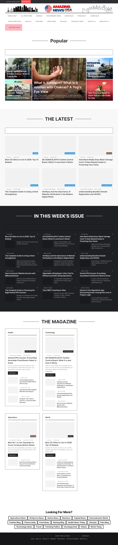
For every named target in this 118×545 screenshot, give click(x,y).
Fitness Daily (81, 16)
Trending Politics (52, 527)
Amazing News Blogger (49, 189)
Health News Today (14, 21)
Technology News (77, 21)
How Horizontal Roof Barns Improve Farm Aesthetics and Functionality (27, 463)
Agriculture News (18, 518)
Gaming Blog (94, 16)
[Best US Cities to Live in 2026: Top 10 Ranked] (10, 244)
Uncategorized (70, 527)
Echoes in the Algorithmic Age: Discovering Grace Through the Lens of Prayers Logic (95, 292)
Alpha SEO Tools (14, 27)
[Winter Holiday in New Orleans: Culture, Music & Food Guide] (18, 68)
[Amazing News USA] (59, 8)
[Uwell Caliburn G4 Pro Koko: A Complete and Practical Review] (50, 474)
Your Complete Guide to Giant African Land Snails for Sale (99, 95)
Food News (39, 21)
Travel (38, 527)
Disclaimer (53, 538)
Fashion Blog (68, 16)
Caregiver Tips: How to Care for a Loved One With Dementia (27, 400)
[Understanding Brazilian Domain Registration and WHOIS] (85, 263)
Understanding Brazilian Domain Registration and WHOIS (64, 395)
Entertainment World (53, 16)
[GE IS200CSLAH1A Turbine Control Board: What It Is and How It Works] (48, 244)
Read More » (13, 373)
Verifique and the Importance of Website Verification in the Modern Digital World (57, 194)
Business (39, 16)
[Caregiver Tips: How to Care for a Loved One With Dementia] (13, 399)
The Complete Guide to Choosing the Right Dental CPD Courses (27, 381)
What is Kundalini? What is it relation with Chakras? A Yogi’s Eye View (57, 87)
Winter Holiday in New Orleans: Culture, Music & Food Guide (18, 74)
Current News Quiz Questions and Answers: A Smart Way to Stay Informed (65, 485)
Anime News (53, 518)
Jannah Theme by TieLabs (62, 536)
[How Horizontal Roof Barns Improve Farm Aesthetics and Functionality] (13, 462)
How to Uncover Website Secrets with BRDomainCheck (64, 405)
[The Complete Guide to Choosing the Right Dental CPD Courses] (10, 298)
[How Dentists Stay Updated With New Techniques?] (13, 390)
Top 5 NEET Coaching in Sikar (54, 290)
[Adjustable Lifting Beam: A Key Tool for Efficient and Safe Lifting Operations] (48, 281)
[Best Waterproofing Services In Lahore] (99, 68)
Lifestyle (28, 21)
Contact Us (91, 21)
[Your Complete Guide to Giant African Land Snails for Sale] (99, 90)
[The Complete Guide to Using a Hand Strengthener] (10, 263)
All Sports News (26, 16)
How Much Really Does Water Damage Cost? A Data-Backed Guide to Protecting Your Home (96, 162)
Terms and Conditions (72, 538)
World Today (96, 527)
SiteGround (85, 536)
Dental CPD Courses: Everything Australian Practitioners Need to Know (22, 360)
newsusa (8, 157)
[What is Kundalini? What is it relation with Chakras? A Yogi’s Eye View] (59, 79)
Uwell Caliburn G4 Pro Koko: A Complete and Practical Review (64, 475)
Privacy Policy (61, 538)
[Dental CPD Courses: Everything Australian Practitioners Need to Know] (85, 281)
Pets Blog (63, 21)
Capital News (51, 21)
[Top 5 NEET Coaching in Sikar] (48, 295)
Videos (84, 527)
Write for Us (103, 21)
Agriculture (11, 16)
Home (32, 538)
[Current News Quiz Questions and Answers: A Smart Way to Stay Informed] (50, 483)
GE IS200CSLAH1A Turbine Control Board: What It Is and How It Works (58, 360)
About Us (38, 538)
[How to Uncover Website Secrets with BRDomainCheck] (10, 281)
